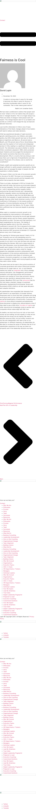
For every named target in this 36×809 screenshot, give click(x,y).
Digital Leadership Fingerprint (12, 595)
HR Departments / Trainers (11, 569)
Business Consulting (9, 535)
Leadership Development (11, 537)
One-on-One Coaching (10, 539)
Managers (6, 571)
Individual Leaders (9, 573)
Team (5, 513)
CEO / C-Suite (7, 567)
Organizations (7, 563)
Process (5, 509)
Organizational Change (10, 541)
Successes (6, 515)
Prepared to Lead (8, 597)
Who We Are (7, 505)
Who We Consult (8, 561)
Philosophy (6, 507)
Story (5, 511)
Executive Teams (8, 565)
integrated (17, 270)
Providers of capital (26, 305)
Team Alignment (8, 543)
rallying (2, 301)
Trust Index (6, 593)
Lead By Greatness (9, 591)
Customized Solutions (10, 601)
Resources (6, 517)
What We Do (7, 533)
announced (26, 280)
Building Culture (8, 545)
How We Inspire (8, 589)
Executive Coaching (9, 599)
